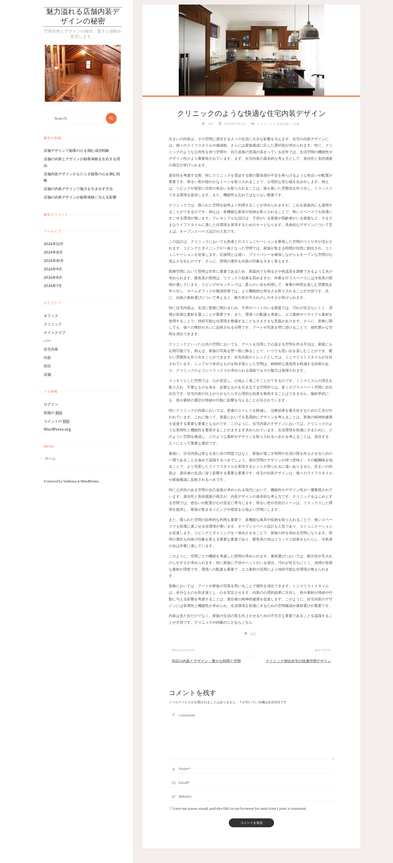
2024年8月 (53, 277)
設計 (253, 634)
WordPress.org (57, 429)
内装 (47, 357)
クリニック (53, 324)
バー (47, 340)
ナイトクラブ (55, 332)
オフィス (51, 315)
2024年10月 (54, 260)
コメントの (56, 421)
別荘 (47, 366)
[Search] (111, 118)
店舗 (47, 374)
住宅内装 (51, 349)
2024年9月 (53, 269)
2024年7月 (53, 285)
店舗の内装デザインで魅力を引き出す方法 (78, 188)
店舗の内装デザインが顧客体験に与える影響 (80, 197)
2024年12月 (53, 243)
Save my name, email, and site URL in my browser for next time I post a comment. (240, 809)
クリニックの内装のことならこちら (223, 622)
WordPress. (90, 481)
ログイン (51, 404)
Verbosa (70, 481)
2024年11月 (53, 252)
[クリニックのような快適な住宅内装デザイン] (251, 59)
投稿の (53, 412)
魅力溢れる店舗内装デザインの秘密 (83, 16)
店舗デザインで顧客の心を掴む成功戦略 (76, 150)
